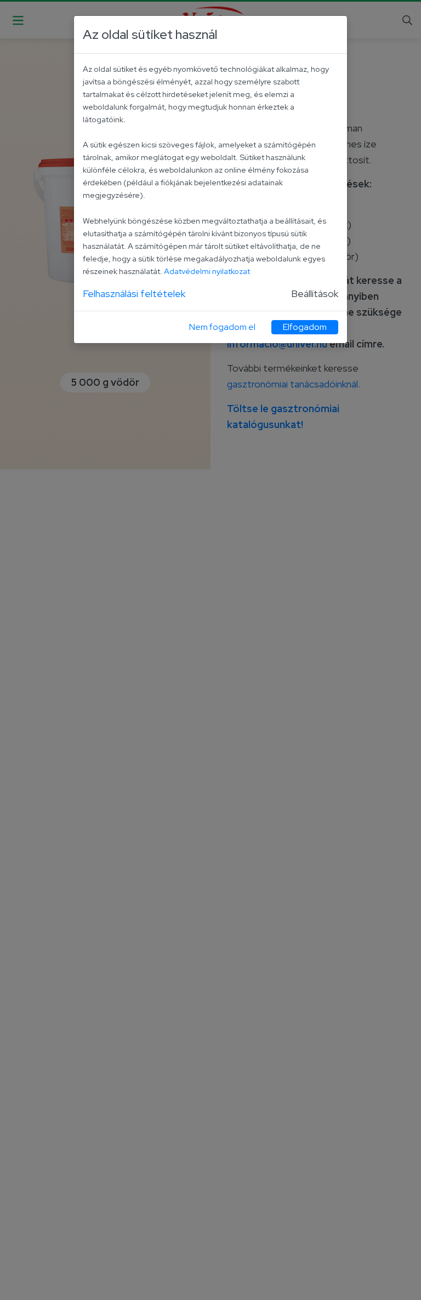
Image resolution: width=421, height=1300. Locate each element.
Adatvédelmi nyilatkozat (207, 271)
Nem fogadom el (222, 327)
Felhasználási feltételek (134, 293)
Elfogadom (305, 327)
